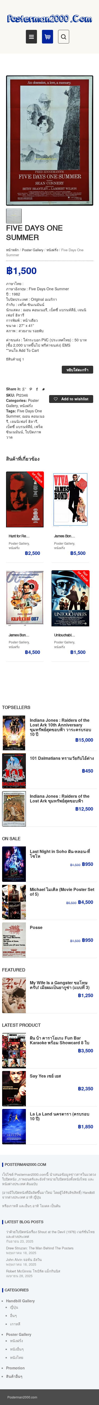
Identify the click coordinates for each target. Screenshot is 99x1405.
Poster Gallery (32, 249)
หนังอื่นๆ (17, 1349)
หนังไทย (16, 1357)
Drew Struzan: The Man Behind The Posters (40, 1247)
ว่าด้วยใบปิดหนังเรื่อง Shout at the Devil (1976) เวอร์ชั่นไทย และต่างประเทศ (50, 1234)
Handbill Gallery (20, 1300)
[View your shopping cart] (47, 36)
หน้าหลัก (12, 249)
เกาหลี (15, 1323)
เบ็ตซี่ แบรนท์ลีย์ (19, 426)
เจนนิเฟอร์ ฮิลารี (23, 421)
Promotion (15, 1367)
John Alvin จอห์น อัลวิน (24, 1259)
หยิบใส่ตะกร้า (77, 369)
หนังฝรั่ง (52, 249)
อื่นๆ (13, 1315)
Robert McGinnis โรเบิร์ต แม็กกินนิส (33, 1271)
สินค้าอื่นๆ (14, 1376)
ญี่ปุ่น (14, 1307)
